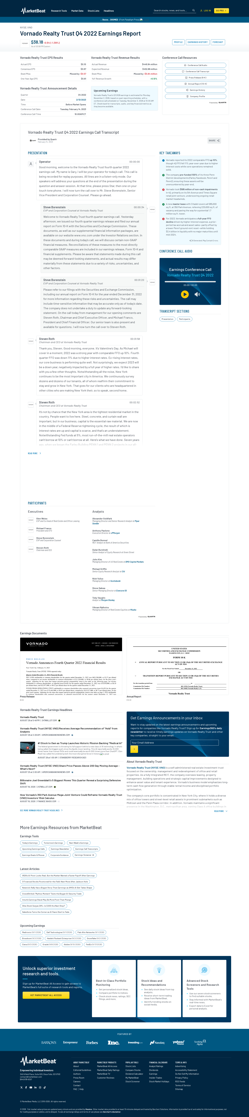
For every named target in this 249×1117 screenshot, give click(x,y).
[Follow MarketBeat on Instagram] (40, 1087)
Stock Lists (131, 1066)
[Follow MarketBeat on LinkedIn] (36, 1087)
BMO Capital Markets (135, 562)
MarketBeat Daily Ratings (108, 1070)
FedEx (94, 944)
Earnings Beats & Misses (33, 855)
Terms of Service (183, 1085)
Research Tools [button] (59, 10)
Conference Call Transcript (197, 71)
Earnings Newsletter (60, 849)
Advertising (180, 1066)
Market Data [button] (77, 10)
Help (81, 1089)
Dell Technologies (59, 932)
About (76, 1066)
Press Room (78, 1077)
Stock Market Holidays (159, 1081)
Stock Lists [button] (93, 10)
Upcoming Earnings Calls (33, 849)
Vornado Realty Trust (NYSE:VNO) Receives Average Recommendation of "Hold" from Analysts (68, 730)
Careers (76, 1081)
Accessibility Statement (186, 1070)
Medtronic (31, 932)
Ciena (29, 944)
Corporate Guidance (59, 855)
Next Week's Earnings (78, 843)
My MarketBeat (132, 1077)
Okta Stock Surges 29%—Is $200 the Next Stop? (43, 906)
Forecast (218, 42)
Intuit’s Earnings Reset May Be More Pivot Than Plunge (46, 899)
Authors (77, 1073)
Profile (178, 42)
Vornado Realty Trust (32, 717)
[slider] (190, 281)
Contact (77, 1085)
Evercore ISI (121, 590)
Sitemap (179, 1089)
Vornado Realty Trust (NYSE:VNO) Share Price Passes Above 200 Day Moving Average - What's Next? (69, 767)
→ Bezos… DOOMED (109, 19)
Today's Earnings (30, 843)
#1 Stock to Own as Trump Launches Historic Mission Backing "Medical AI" (80, 743)
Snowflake (96, 938)
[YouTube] (31, 1087)
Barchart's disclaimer (112, 1112)
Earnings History (197, 42)
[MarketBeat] (33, 11)
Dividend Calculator (134, 1073)
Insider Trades (155, 1077)
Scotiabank (115, 581)
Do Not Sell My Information (187, 1073)
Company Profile (197, 96)
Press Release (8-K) (197, 77)
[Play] (185, 294)
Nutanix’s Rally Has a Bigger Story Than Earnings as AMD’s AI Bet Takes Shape (57, 887)
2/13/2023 (81, 99)
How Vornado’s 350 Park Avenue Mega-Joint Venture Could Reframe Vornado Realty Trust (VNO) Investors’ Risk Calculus (71, 796)
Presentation (167, 319)
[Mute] (197, 294)
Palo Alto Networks (91, 932)
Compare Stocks (133, 1070)
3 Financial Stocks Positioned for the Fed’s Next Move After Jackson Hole (55, 881)
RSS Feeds (180, 1081)
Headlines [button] (109, 10)
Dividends (153, 1070)
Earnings (153, 1073)
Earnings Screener (83, 855)
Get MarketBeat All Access (46, 995)
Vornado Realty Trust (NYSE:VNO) (146, 767)
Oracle (50, 944)
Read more (32, 453)
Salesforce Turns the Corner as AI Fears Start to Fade (45, 912)
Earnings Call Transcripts (86, 849)
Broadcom (31, 938)
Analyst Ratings (156, 1066)
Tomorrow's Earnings (53, 843)
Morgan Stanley (108, 600)
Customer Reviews (105, 1077)
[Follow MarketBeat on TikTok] (45, 1087)
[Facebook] (26, 1087)
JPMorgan (115, 533)
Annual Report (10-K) (197, 84)
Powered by (213, 103)
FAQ (75, 1089)
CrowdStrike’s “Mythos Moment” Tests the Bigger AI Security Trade (52, 893)
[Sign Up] (134, 749)
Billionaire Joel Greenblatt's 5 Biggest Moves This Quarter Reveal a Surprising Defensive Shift (70, 782)
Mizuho (133, 610)
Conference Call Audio (197, 65)
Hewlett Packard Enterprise (64, 938)
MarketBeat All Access (107, 1066)
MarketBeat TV (103, 1073)
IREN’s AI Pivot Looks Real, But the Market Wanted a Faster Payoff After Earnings (58, 875)
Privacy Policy (181, 1077)
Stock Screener (133, 1081)
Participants (184, 319)
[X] (22, 1087)
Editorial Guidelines (82, 1070)
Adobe (72, 944)
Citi (123, 571)
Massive (88, 1109)
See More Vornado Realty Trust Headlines (40, 810)
